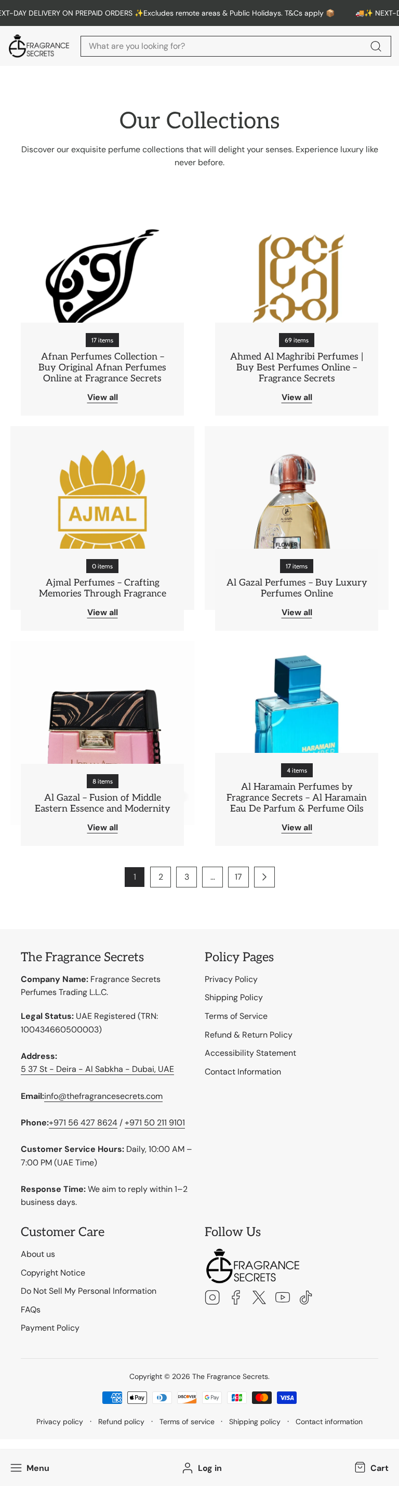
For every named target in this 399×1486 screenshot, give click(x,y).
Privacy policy (59, 1421)
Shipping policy (255, 1421)
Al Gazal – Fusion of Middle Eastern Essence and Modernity (102, 803)
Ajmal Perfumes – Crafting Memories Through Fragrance (102, 588)
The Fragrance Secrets (230, 1376)
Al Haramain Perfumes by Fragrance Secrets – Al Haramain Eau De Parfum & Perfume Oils (297, 797)
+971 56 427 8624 (83, 1122)
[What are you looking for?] (375, 46)
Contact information (329, 1421)
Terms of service (187, 1421)
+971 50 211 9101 (155, 1122)
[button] (370, 1468)
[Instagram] (212, 1299)
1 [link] (135, 876)
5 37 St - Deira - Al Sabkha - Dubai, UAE (97, 1069)
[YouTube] (282, 1299)
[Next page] (264, 877)
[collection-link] (102, 303)
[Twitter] (259, 1299)
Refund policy (121, 1421)
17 (238, 876)
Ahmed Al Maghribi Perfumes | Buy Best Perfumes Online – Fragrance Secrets (296, 367)
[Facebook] (236, 1299)
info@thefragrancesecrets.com (103, 1096)
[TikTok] (306, 1299)
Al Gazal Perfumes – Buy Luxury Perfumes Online (297, 588)
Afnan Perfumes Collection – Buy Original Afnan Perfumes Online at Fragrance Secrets (102, 367)
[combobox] (236, 46)
